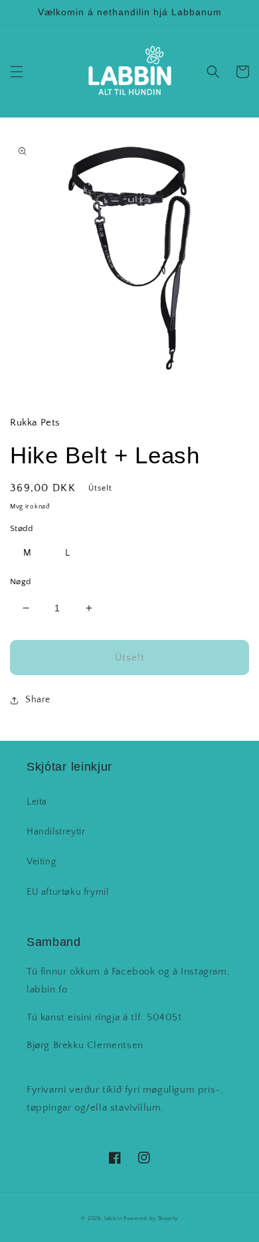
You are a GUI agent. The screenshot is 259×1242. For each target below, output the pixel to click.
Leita (37, 802)
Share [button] (37, 699)
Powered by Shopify (151, 1218)
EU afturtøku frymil (67, 892)
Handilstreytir (56, 831)
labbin (113, 1218)
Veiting (41, 861)
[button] (16, 71)
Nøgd (20, 581)
